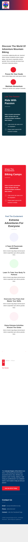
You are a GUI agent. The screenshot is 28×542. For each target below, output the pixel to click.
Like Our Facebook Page (15, 512)
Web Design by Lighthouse (14, 519)
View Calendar (5, 368)
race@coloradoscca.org (13, 505)
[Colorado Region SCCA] (5, 2)
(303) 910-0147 (11, 509)
